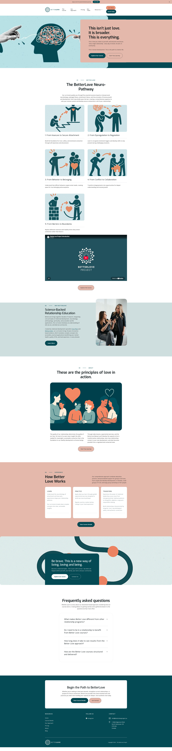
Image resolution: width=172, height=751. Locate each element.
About (47, 728)
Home (46, 718)
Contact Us (75, 576)
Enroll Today (111, 11)
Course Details (49, 720)
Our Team (88, 9)
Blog (46, 731)
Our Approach (73, 9)
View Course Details (86, 524)
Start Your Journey (114, 55)
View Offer (96, 1)
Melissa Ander (49, 331)
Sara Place (75, 329)
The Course (64, 9)
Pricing (83, 9)
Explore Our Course (97, 55)
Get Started (95, 700)
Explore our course (60, 576)
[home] (52, 9)
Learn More (111, 8)
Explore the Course (86, 288)
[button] (98, 9)
